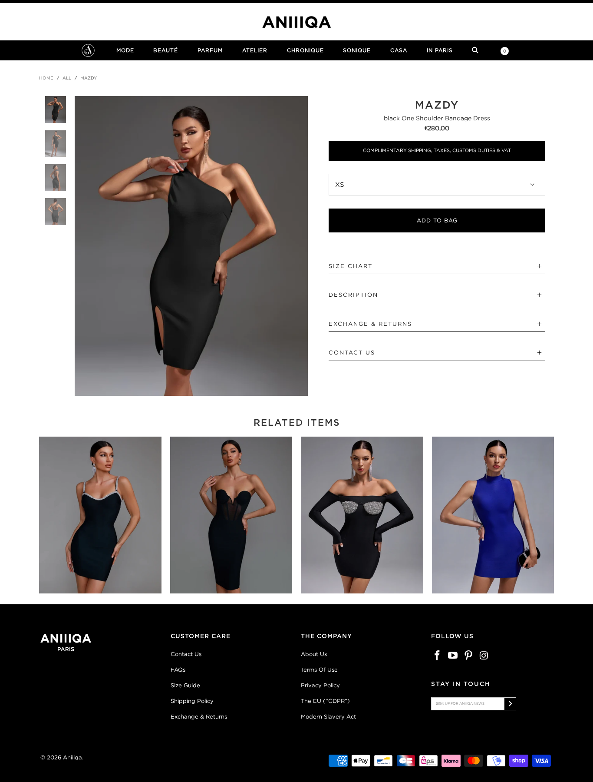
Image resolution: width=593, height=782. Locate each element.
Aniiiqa (72, 757)
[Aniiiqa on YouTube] (453, 655)
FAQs (178, 669)
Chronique (305, 50)
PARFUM (210, 50)
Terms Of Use (319, 669)
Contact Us (186, 654)
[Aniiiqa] (296, 22)
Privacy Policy (320, 685)
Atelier (254, 50)
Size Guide (185, 685)
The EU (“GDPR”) (325, 701)
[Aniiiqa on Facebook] (437, 655)
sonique (357, 50)
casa (398, 50)
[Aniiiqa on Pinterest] (468, 655)
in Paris (440, 50)
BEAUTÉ (165, 50)
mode (125, 50)
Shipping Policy (192, 701)
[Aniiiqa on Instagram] (484, 655)
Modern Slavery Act (328, 716)
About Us (314, 654)
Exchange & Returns (199, 716)
